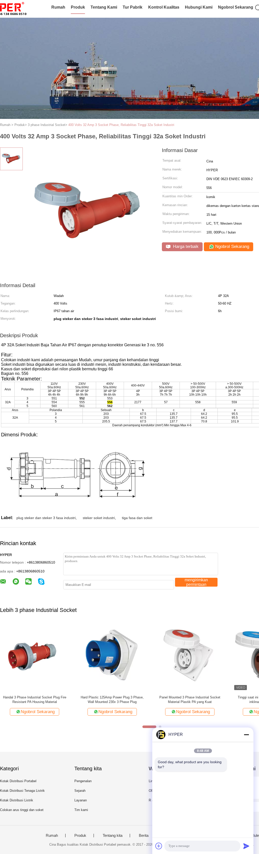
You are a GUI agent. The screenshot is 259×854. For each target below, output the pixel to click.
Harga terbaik (185, 246)
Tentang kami (104, 7)
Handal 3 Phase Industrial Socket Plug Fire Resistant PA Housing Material (34, 699)
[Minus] (246, 735)
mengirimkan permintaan (196, 582)
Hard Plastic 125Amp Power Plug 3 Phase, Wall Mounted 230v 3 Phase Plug (112, 699)
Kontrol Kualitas (163, 7)
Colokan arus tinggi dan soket (22, 810)
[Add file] (158, 845)
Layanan (80, 800)
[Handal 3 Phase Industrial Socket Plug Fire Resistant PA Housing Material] (34, 656)
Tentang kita (112, 835)
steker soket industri (99, 518)
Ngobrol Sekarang (235, 7)
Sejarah (79, 791)
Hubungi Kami (198, 7)
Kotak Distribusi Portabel (18, 781)
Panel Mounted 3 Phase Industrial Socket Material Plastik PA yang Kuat (189, 699)
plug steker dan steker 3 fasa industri (46, 518)
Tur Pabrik (132, 7)
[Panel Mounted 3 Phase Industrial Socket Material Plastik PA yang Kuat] (189, 656)
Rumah (58, 7)
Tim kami (81, 810)
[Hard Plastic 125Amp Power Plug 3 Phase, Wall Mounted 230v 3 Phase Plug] (112, 656)
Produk (78, 7)
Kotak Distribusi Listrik (16, 800)
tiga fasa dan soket (137, 518)
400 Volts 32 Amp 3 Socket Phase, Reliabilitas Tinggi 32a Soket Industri (121, 125)
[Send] (246, 845)
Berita (143, 835)
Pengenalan (83, 781)
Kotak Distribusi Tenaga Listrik (22, 791)
